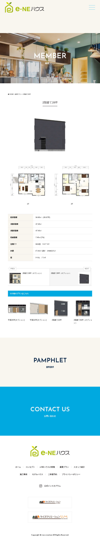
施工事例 (23, 474)
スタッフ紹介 (79, 467)
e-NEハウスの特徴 (47, 467)
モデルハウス (37, 474)
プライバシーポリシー (71, 474)
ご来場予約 (52, 474)
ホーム (18, 467)
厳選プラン (64, 467)
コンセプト (30, 467)
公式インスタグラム (52, 486)
